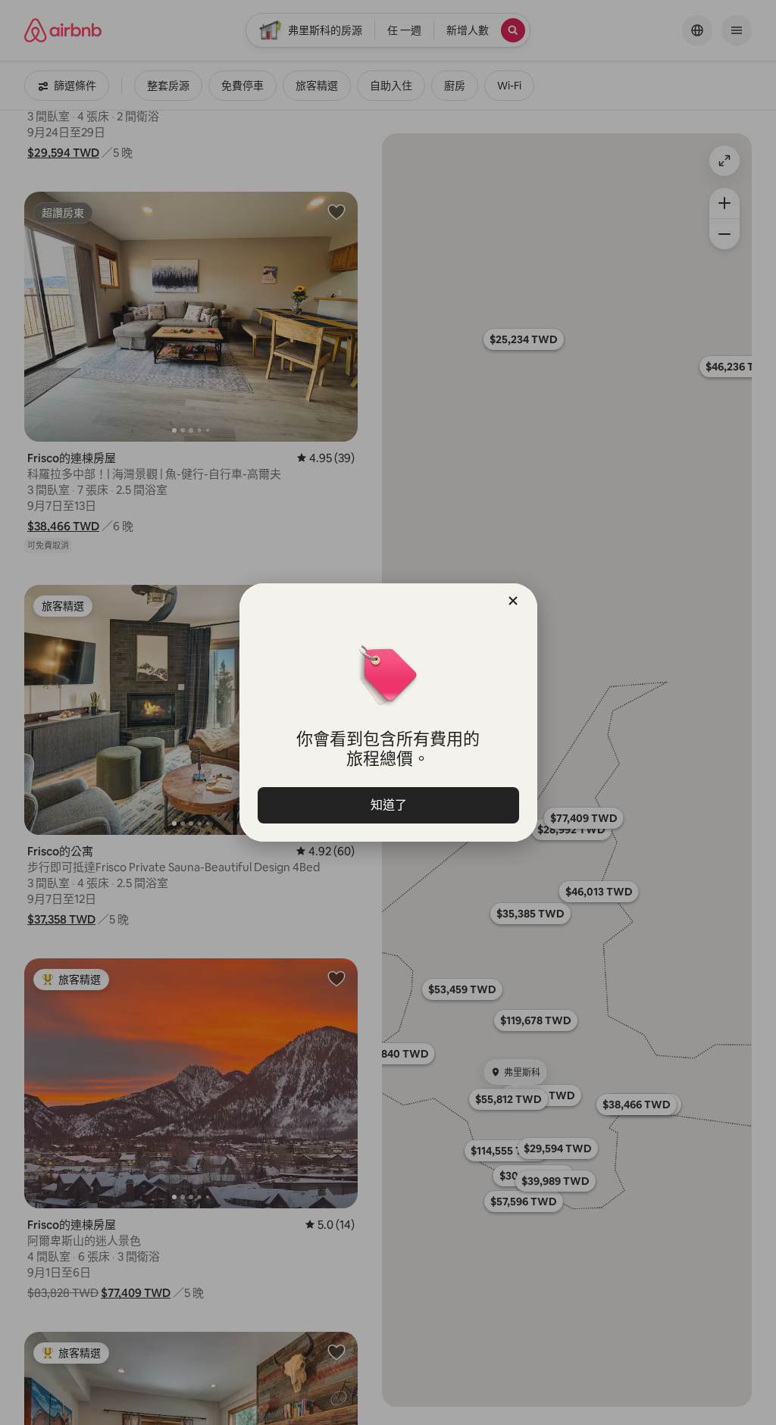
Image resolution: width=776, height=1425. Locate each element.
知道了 (388, 805)
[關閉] (513, 601)
